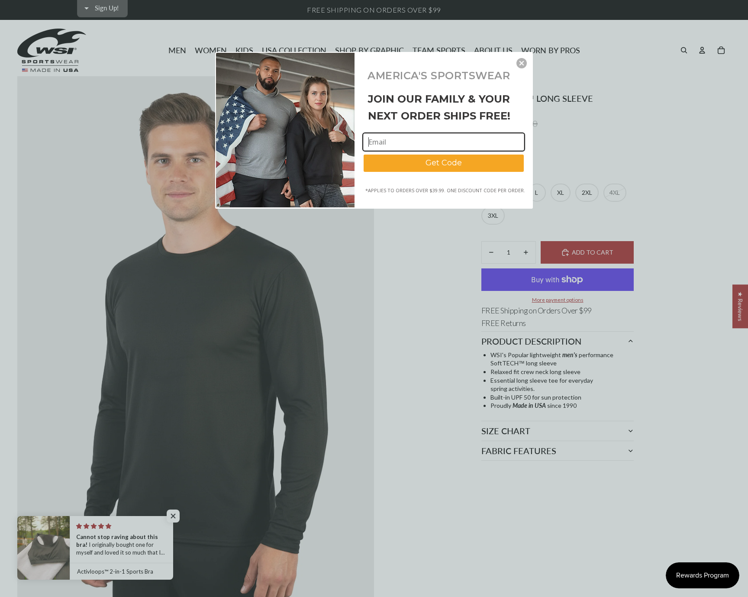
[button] (521, 63)
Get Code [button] (444, 163)
